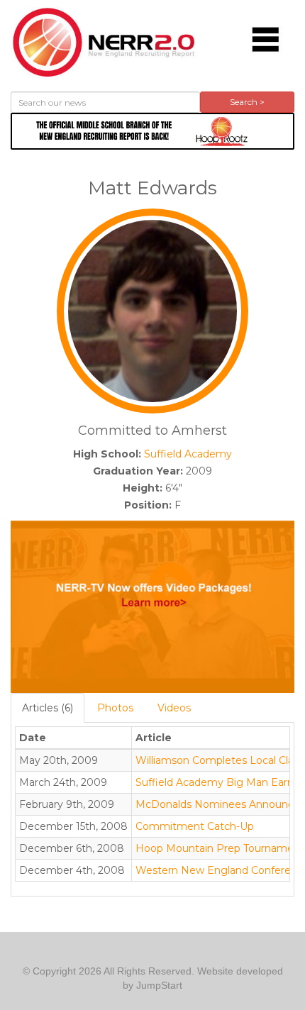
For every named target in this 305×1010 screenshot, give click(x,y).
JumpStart (159, 985)
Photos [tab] (115, 707)
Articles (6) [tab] (47, 707)
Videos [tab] (174, 707)
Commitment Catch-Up (194, 826)
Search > (247, 101)
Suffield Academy (188, 454)
